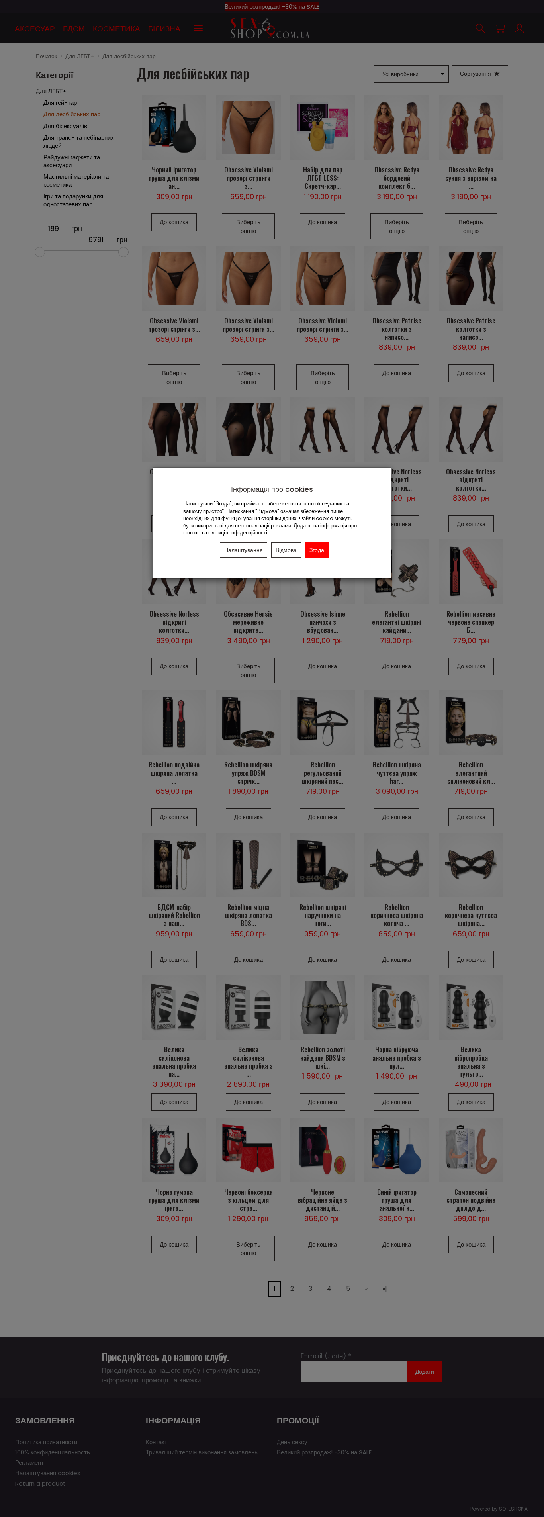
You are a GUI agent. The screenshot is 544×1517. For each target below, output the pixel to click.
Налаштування (243, 550)
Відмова (286, 550)
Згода (316, 550)
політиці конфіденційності (236, 532)
